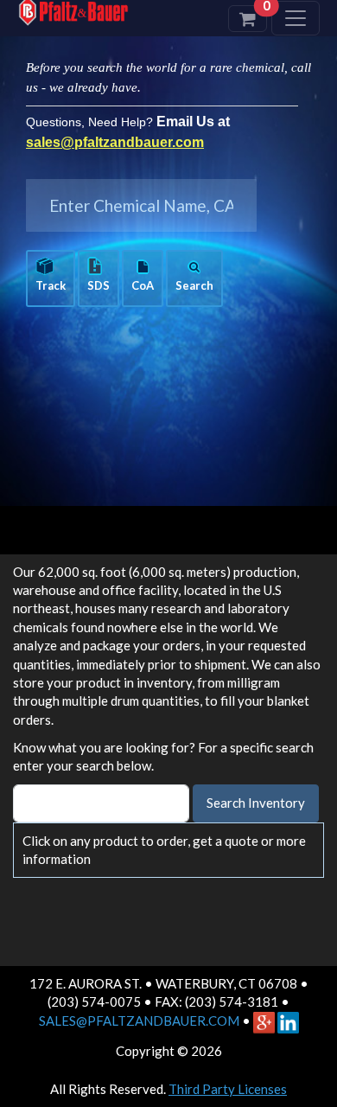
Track (50, 285)
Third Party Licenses (227, 1089)
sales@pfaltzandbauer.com (115, 142)
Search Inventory (256, 802)
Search (194, 285)
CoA (142, 285)
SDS (98, 285)
